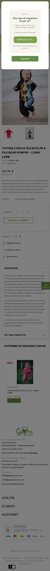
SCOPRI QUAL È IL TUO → (25, 39)
